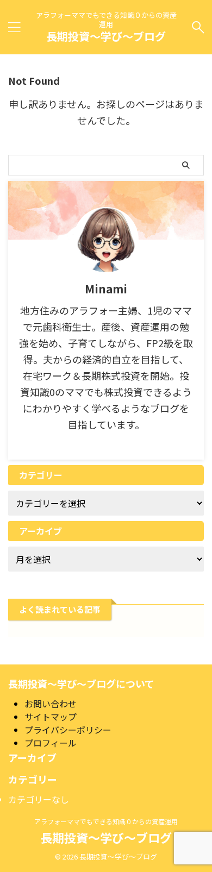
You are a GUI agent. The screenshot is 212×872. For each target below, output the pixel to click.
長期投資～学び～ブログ (106, 36)
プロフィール (50, 742)
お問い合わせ (50, 703)
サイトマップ (50, 716)
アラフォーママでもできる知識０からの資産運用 (106, 821)
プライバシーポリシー (67, 729)
